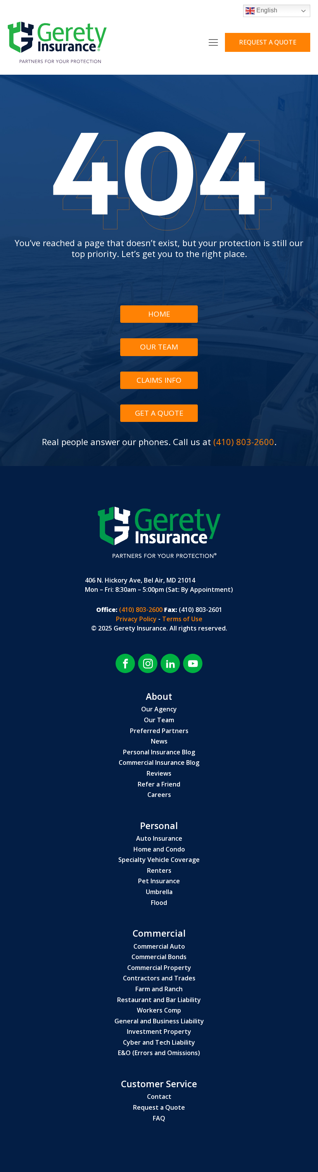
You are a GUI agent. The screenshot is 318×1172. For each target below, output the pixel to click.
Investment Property (159, 1031)
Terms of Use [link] (182, 619)
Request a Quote (159, 1107)
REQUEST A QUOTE (267, 42)
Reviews (159, 773)
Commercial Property (159, 968)
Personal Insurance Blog (159, 752)
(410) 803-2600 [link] (140, 609)
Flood (159, 903)
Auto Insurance (159, 838)
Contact (159, 1096)
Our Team (159, 347)
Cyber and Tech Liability (159, 1042)
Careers (159, 795)
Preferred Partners (159, 731)
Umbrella (159, 892)
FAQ (159, 1118)
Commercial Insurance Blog (159, 762)
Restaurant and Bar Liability (159, 1000)
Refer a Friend (159, 784)
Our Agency (159, 709)
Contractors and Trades (159, 978)
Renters (159, 870)
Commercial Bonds (159, 957)
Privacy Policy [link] (137, 619)
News (159, 741)
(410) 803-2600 (243, 441)
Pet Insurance (159, 881)
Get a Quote (159, 413)
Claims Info (159, 380)
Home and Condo (159, 849)
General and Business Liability (159, 1021)
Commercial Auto (159, 946)
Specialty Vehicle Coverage (159, 860)
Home (159, 314)
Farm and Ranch (159, 989)
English (266, 10)
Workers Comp (159, 1010)
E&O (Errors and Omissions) (159, 1053)
